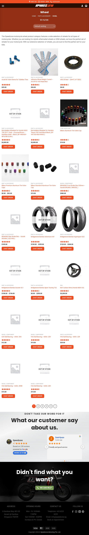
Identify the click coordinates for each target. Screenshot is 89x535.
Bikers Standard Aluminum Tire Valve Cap (43, 187)
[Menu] (3, 6)
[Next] (55, 406)
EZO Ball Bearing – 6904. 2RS (11, 337)
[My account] (82, 5)
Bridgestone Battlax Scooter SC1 (13, 288)
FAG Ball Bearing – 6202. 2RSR (12, 386)
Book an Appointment (55, 520)
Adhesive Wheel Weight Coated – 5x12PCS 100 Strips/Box (42, 80)
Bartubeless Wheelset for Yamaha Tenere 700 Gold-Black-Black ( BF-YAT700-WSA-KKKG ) (42, 132)
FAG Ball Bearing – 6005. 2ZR (70, 337)
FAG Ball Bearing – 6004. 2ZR (41, 337)
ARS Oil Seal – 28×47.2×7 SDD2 (70, 80)
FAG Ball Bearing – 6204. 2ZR (41, 386)
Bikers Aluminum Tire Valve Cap (70, 131)
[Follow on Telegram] (83, 512)
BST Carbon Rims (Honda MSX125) (72, 288)
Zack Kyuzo (59, 437)
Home (34, 16)
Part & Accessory (44, 16)
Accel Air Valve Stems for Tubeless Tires (15, 80)
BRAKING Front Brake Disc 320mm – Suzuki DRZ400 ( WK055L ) (72, 187)
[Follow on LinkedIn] (79, 512)
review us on (19, 453)
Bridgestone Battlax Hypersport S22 (72, 237)
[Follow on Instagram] (76, 512)
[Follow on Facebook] (73, 512)
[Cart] (86, 5)
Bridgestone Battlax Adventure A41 (43, 237)
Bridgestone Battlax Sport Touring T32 (44, 288)
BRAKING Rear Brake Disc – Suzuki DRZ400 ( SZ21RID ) (13, 238)
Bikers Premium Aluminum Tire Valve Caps (14, 187)
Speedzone (18, 440)
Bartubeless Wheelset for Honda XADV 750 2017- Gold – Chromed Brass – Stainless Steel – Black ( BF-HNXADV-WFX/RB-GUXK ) (14, 133)
